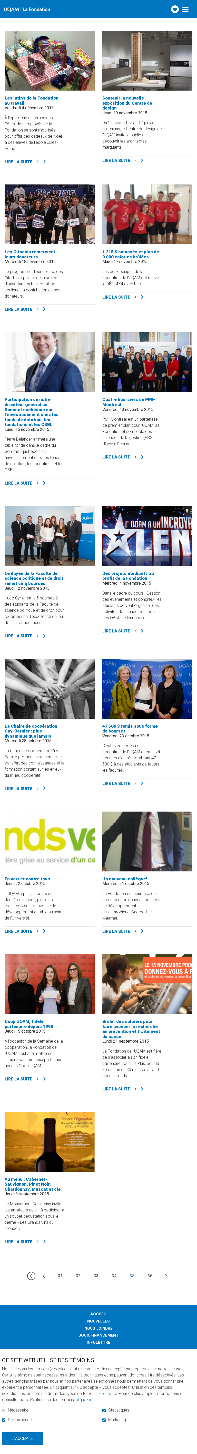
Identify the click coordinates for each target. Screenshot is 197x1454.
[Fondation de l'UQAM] (27, 9)
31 (60, 1275)
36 (150, 1275)
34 (114, 1275)
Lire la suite (30, 161)
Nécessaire (18, 1410)
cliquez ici (108, 1393)
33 (96, 1275)
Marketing (117, 1420)
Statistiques (118, 1410)
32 (78, 1275)
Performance (20, 1420)
